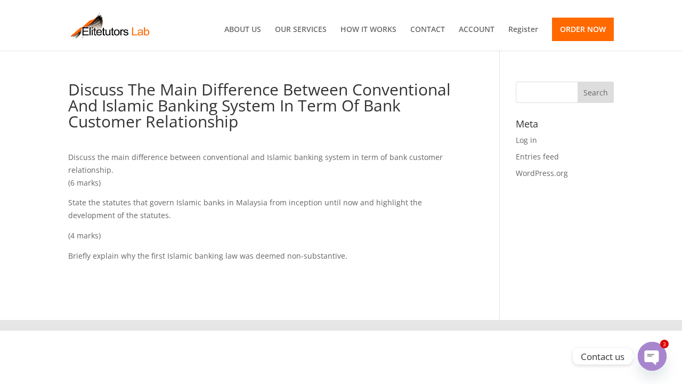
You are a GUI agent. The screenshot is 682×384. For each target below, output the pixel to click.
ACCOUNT (476, 30)
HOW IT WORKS (368, 30)
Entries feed (537, 156)
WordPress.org (542, 173)
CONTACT (427, 30)
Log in (526, 140)
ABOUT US (242, 30)
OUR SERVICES (301, 30)
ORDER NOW (583, 29)
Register (523, 30)
